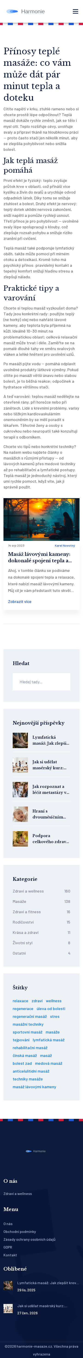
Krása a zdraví (41, 932)
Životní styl (41, 943)
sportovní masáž (27, 1032)
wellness (54, 1001)
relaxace (20, 1001)
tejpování (21, 1040)
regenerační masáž (30, 1016)
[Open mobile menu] (75, 11)
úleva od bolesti (51, 1008)
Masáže (41, 901)
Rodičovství (41, 922)
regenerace (23, 1008)
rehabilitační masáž (30, 1047)
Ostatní (41, 953)
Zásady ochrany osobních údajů (29, 1239)
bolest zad (22, 1063)
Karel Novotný (65, 545)
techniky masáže (28, 1079)
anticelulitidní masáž (31, 1071)
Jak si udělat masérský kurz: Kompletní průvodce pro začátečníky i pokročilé (48, 765)
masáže (53, 1032)
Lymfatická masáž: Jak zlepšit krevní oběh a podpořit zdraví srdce (50, 740)
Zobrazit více (20, 601)
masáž (46, 1055)
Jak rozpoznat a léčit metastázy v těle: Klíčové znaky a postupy (49, 789)
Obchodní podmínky (19, 1231)
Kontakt (10, 1255)
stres (54, 1016)
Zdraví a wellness (41, 891)
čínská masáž (25, 1055)
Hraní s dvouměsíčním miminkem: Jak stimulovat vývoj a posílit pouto (51, 814)
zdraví (37, 1001)
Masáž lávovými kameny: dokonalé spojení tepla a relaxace (39, 557)
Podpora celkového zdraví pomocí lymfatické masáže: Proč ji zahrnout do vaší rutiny (50, 839)
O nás (7, 1223)
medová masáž (48, 1063)
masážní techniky (28, 1024)
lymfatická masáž (49, 1040)
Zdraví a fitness (41, 912)
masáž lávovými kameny (34, 1087)
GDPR (7, 1247)
